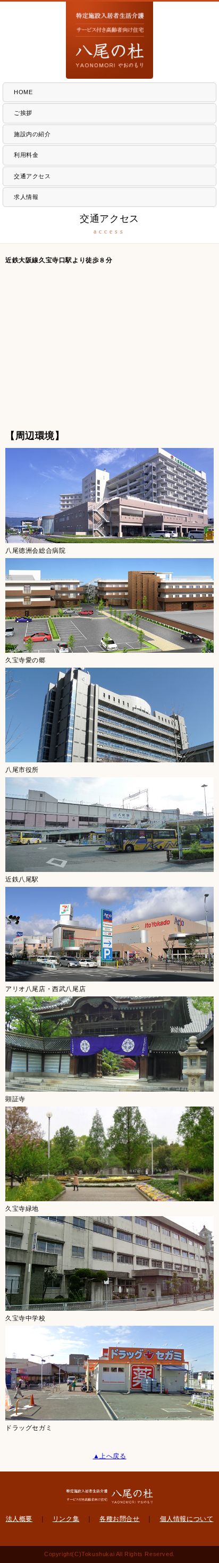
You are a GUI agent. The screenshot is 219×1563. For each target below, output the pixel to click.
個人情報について (187, 1519)
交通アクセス (32, 176)
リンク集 (66, 1519)
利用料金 (26, 155)
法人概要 (19, 1519)
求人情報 (26, 197)
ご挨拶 (23, 113)
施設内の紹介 (32, 134)
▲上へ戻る (110, 1456)
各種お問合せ (119, 1519)
